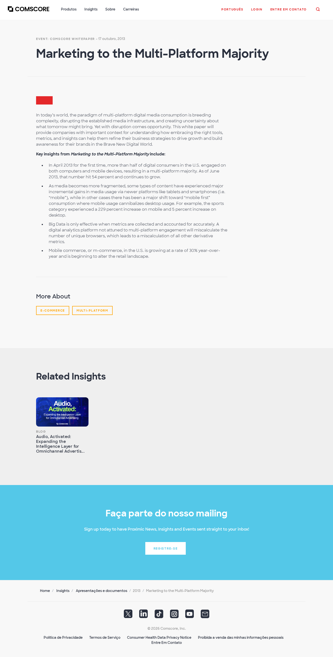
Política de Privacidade (63, 637)
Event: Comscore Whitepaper (65, 39)
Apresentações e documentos (101, 591)
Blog (41, 432)
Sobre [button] (110, 9)
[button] (232, 11)
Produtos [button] (69, 9)
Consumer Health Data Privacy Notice (159, 637)
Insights (62, 591)
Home (45, 591)
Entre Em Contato (166, 642)
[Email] (205, 615)
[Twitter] (128, 615)
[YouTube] (189, 615)
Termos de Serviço (104, 637)
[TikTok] (159, 615)
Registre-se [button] (166, 549)
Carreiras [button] (131, 9)
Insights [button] (91, 9)
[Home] (28, 12)
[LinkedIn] (143, 615)
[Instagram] (174, 615)
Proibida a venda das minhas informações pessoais (241, 637)
